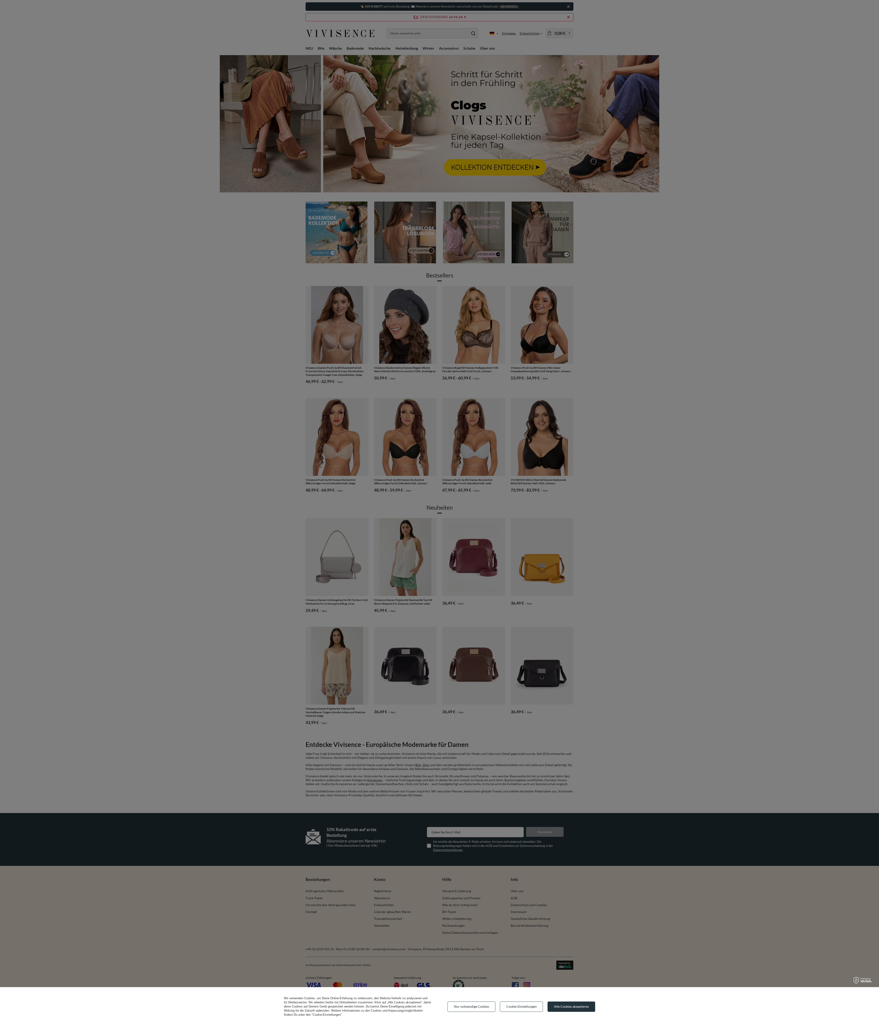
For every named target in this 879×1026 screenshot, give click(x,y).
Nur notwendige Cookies (471, 1006)
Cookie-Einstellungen (521, 1006)
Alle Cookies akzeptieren (571, 1006)
